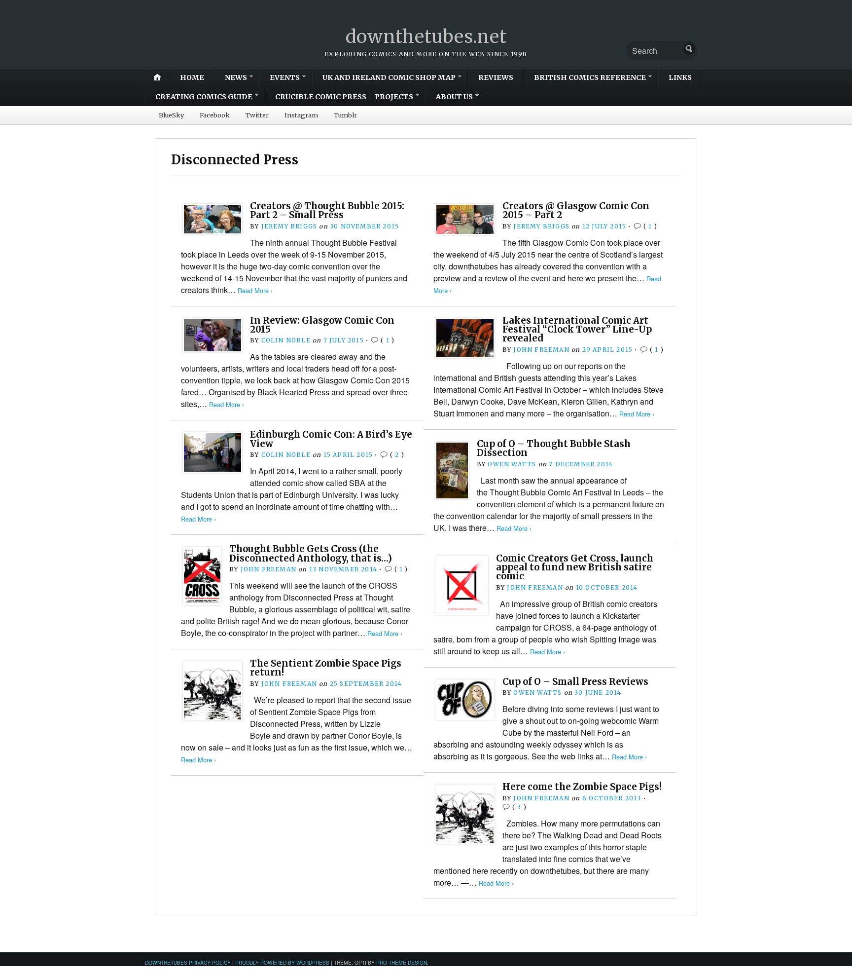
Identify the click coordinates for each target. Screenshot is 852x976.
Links (680, 77)
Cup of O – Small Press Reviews (575, 681)
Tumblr (345, 115)
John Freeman (541, 349)
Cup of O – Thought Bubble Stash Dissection (554, 448)
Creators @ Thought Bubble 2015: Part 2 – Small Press (327, 210)
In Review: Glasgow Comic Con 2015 (322, 325)
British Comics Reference (590, 77)
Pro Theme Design (401, 962)
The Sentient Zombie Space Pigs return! (325, 668)
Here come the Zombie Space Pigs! (582, 786)
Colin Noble (286, 340)
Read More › (255, 290)
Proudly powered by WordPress (282, 962)
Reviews (495, 77)
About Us (454, 96)
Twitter (257, 115)
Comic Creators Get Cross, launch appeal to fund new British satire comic (574, 567)
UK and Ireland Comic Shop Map (389, 77)
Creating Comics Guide (203, 96)
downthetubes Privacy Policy (188, 962)
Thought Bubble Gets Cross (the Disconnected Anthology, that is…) (310, 553)
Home (192, 77)
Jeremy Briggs (289, 226)
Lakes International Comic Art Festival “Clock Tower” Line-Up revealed (577, 329)
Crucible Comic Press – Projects (344, 96)
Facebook (215, 115)
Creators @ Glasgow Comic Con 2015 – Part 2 (575, 210)
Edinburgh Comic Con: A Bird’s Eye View (331, 439)
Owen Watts (512, 464)
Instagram (301, 115)
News (236, 77)
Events (285, 77)
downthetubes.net (426, 37)
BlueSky (171, 115)
